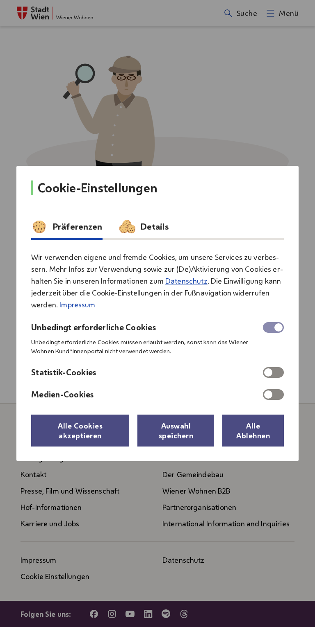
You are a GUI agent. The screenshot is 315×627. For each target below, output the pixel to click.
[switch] (273, 372)
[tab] (67, 229)
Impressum (77, 304)
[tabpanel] (157, 323)
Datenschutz (186, 281)
